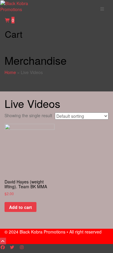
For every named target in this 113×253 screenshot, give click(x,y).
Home (10, 72)
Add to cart (20, 207)
